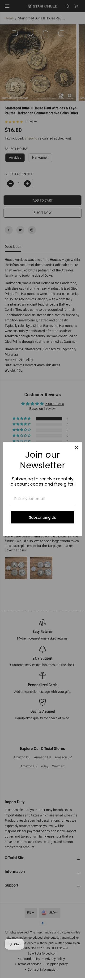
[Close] (76, 447)
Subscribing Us (42, 517)
